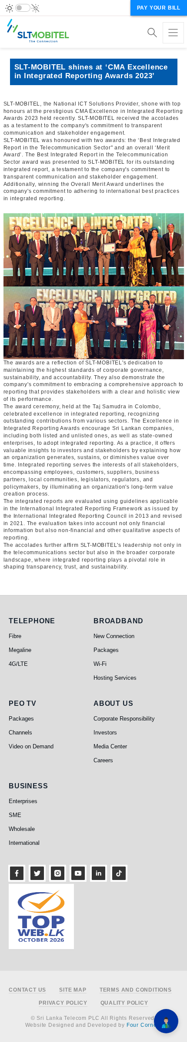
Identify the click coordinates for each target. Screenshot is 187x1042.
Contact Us (27, 990)
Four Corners (144, 1025)
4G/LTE (18, 664)
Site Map (72, 990)
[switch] (22, 8)
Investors (105, 732)
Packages (106, 650)
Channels (20, 732)
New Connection (114, 636)
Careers (103, 760)
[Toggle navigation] (173, 32)
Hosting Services (115, 678)
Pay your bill (158, 8)
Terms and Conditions (136, 990)
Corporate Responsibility (124, 718)
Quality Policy (124, 1003)
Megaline (20, 650)
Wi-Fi (100, 664)
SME (15, 815)
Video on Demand (31, 746)
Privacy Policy (63, 1003)
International (24, 843)
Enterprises (23, 801)
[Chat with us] (166, 1021)
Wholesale (22, 829)
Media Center (110, 746)
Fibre (15, 636)
